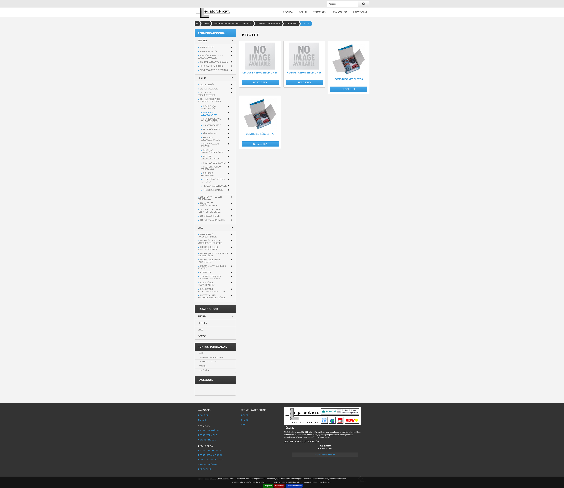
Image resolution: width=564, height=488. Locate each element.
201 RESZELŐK (207, 85)
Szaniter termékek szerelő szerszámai (209, 277)
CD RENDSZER (291, 23)
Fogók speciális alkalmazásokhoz (208, 248)
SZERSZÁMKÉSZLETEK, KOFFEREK (213, 180)
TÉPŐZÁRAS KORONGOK (215, 186)
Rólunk (304, 12)
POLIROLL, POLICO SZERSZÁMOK (211, 168)
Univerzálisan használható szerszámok (212, 296)
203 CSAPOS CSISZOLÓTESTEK (206, 94)
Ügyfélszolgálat (208, 362)
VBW (200, 227)
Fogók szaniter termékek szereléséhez (213, 254)
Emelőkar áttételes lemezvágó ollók (210, 56)
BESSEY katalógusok (211, 450)
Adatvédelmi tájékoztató (211, 357)
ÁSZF (201, 353)
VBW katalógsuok (209, 465)
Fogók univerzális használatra (209, 261)
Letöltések (205, 370)
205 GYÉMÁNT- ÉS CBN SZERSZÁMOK (210, 198)
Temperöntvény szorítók (214, 70)
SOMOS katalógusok (210, 460)
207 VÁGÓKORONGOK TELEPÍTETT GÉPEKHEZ (209, 210)
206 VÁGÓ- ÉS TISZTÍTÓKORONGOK (208, 204)
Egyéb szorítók (208, 51)
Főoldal (288, 12)
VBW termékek (207, 440)
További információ (294, 486)
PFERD (206, 23)
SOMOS (202, 336)
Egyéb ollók (207, 47)
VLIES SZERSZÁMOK (213, 190)
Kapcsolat (360, 12)
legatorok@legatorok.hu (325, 455)
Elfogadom (268, 486)
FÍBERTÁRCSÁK (210, 133)
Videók (202, 366)
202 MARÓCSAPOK (209, 89)
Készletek (206, 272)
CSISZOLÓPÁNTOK (212, 125)
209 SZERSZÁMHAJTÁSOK (212, 220)
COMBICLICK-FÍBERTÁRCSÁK (208, 107)
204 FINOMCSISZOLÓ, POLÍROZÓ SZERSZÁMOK (232, 23)
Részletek (260, 82)
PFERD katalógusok (210, 455)
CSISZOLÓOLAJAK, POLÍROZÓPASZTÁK (211, 120)
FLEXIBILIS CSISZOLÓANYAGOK (210, 138)
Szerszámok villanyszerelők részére (212, 290)
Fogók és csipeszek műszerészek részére (210, 242)
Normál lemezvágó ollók (214, 62)
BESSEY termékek (209, 430)
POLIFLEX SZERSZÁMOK (214, 163)
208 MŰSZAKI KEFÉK (210, 216)
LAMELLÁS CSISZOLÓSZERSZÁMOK (212, 151)
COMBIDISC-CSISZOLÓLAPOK (268, 23)
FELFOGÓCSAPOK (211, 129)
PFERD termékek (208, 435)
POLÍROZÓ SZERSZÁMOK (207, 174)
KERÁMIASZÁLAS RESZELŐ (210, 145)
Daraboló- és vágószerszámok (207, 235)
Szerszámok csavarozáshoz (206, 284)
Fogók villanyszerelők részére (212, 267)
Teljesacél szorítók (211, 66)
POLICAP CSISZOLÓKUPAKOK (210, 157)
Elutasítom (279, 486)
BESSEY (202, 40)
